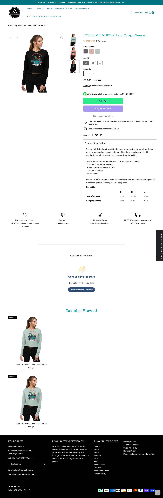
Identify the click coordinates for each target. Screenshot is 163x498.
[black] (85, 51)
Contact (97, 467)
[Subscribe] (44, 464)
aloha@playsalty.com (23, 470)
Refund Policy (129, 451)
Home (29, 8)
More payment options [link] (103, 116)
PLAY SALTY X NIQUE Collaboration (44, 16)
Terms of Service (101, 470)
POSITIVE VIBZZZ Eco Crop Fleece (31, 364)
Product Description (95, 143)
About (40, 8)
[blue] (97, 51)
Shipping (87, 85)
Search (97, 446)
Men (49, 8)
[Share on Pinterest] (101, 135)
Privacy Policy (129, 441)
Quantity (87, 69)
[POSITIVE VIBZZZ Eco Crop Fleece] (31, 339)
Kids (68, 8)
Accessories (81, 8)
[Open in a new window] (92, 135)
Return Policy (100, 473)
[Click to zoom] (61, 37)
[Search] (131, 12)
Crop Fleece (18, 25)
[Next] (17, 37)
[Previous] (10, 37)
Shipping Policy (130, 447)
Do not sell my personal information (139, 454)
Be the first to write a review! (81, 290)
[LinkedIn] (15, 487)
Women (58, 8)
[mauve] (91, 51)
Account (138, 12)
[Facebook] (9, 487)
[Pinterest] (12, 487)
